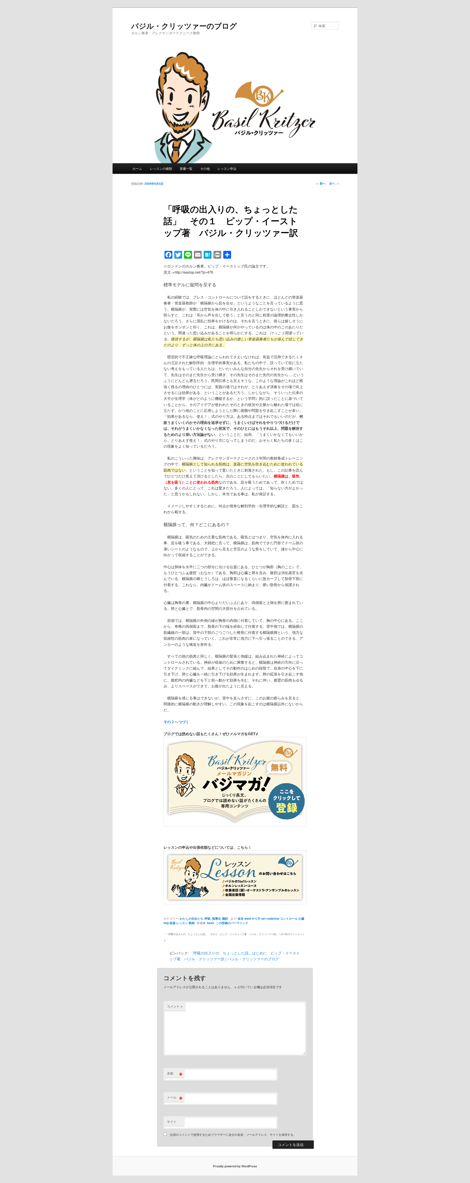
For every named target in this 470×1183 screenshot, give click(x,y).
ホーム (137, 168)
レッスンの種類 (161, 168)
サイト (171, 1121)
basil (210, 923)
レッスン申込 (226, 168)
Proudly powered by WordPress (235, 1166)
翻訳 (225, 918)
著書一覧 (186, 168)
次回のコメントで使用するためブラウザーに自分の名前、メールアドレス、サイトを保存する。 (233, 1134)
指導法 (216, 918)
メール (174, 1097)
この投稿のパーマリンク (232, 923)
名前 (174, 1073)
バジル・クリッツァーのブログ (184, 25)
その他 (205, 168)
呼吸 (208, 918)
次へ (334, 183)
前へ (321, 183)
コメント (175, 1006)
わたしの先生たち (191, 918)
